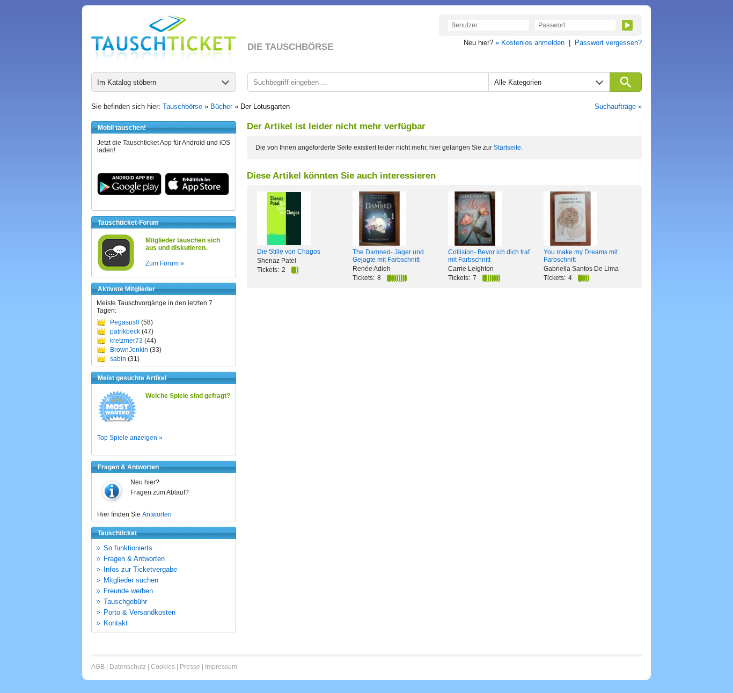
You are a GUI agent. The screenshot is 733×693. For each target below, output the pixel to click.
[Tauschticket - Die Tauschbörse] (163, 38)
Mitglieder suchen (131, 580)
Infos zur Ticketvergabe (140, 569)
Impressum (221, 666)
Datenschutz (127, 666)
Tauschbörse (182, 106)
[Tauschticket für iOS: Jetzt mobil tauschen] (197, 193)
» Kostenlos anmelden (530, 43)
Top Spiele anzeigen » (130, 437)
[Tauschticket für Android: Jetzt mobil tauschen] (129, 193)
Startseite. (508, 147)
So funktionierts (128, 548)
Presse (190, 666)
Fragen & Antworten (134, 559)
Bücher (221, 106)
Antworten (157, 514)
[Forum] (116, 269)
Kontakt (116, 623)
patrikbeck (125, 331)
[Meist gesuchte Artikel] (117, 421)
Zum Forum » (164, 263)
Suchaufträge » (618, 106)
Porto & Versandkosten (139, 612)
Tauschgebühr (125, 602)
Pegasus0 (125, 322)
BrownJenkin (129, 349)
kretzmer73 (126, 340)
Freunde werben (128, 591)
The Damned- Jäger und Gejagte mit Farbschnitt (388, 255)
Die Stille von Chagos (288, 251)
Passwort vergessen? (608, 43)
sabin (118, 359)
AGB (98, 666)
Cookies (163, 666)
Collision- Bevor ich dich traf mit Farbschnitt (489, 255)
